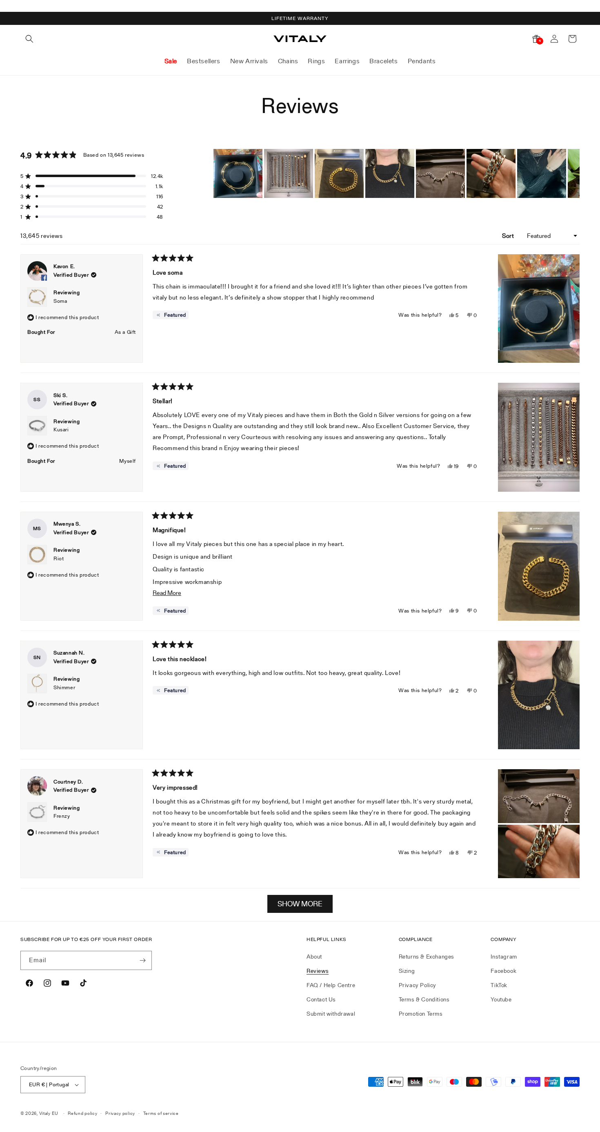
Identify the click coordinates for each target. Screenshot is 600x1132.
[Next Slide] (573, 173)
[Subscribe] (142, 960)
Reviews (318, 971)
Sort (509, 235)
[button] (29, 39)
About (314, 956)
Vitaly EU (48, 1113)
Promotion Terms (421, 1014)
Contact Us (321, 999)
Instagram (504, 956)
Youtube (501, 999)
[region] (396, 173)
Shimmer (64, 687)
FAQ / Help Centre (331, 985)
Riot (58, 558)
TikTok (499, 985)
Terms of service (161, 1113)
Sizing (407, 971)
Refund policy (82, 1113)
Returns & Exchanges (426, 956)
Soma (60, 301)
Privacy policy (120, 1113)
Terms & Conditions (424, 999)
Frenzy (61, 816)
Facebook (503, 971)
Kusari (61, 429)
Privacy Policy (417, 985)
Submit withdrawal (331, 1014)
